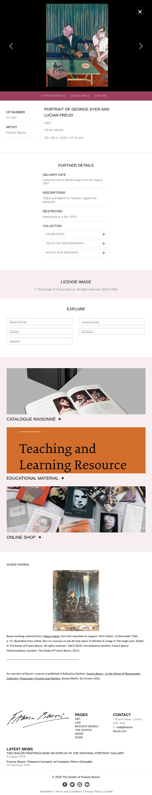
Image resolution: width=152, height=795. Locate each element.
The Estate (83, 730)
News (79, 733)
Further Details (53, 95)
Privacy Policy (93, 791)
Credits (108, 791)
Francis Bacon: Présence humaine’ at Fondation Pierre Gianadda (49, 761)
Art (78, 719)
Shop (79, 737)
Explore (101, 95)
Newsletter (46, 791)
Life (78, 722)
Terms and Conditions (68, 791)
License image (80, 95)
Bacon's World (86, 726)
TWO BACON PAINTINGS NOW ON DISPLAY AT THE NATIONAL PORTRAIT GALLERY (65, 753)
